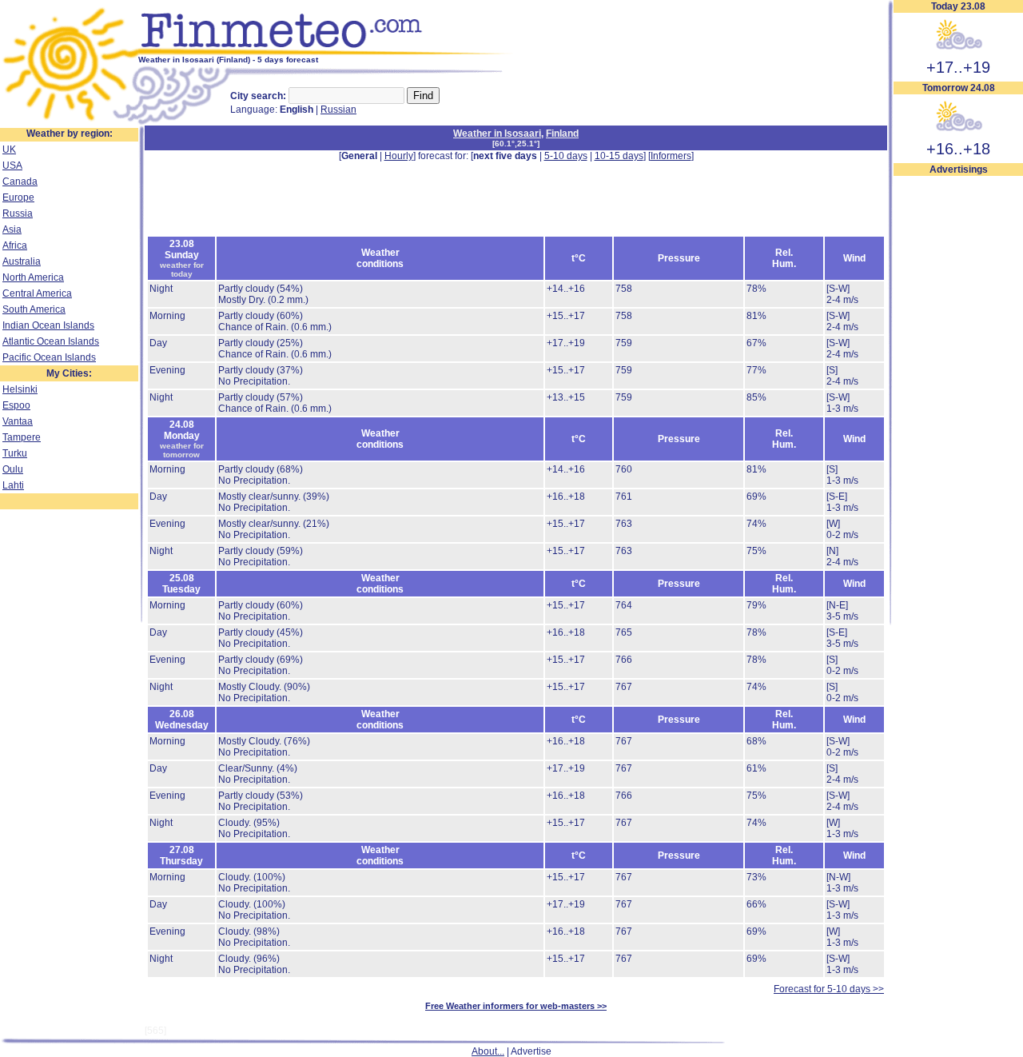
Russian (338, 109)
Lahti (13, 485)
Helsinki (20, 389)
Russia (17, 213)
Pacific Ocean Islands (49, 357)
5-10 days (565, 156)
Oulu (12, 469)
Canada (20, 181)
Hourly (398, 156)
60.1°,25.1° (516, 143)
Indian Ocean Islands (48, 325)
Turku (14, 453)
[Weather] (69, 122)
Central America (37, 293)
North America (33, 277)
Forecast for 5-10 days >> (829, 989)
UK (9, 149)
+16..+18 (958, 149)
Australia (21, 261)
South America (34, 309)
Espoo (16, 405)
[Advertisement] (958, 416)
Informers (671, 156)
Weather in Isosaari (497, 133)
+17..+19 (958, 67)
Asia (12, 229)
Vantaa (17, 421)
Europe (18, 197)
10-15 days (619, 156)
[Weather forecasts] (325, 52)
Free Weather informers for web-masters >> (516, 1006)
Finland (562, 133)
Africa (14, 245)
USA (12, 165)
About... (488, 1051)
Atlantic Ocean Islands (50, 341)
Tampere (21, 437)
